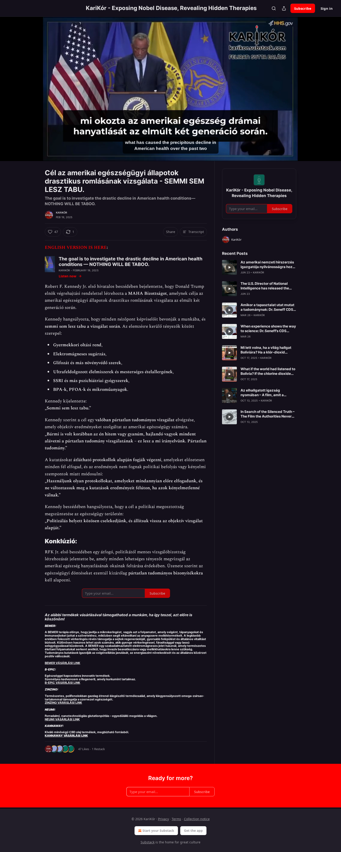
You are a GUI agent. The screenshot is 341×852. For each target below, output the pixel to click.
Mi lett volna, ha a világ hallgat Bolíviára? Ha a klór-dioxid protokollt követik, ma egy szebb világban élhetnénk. (268, 350)
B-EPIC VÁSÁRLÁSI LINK (62, 682)
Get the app (193, 830)
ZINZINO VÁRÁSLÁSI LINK (63, 702)
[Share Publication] (284, 8)
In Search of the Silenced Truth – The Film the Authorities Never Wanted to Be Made (268, 414)
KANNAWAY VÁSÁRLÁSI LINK (66, 735)
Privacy (163, 819)
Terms (176, 819)
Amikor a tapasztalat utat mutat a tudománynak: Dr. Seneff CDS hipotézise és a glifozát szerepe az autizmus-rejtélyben (267, 307)
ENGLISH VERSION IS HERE (76, 247)
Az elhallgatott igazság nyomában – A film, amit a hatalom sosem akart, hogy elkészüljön (263, 392)
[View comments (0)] (308, 88)
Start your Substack (158, 830)
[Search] (273, 8)
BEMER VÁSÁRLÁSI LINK (62, 663)
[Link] (38, 541)
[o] (229, 267)
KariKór (61, 212)
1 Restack (98, 749)
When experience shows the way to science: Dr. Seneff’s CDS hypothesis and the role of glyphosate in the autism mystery (268, 328)
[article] (259, 267)
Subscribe (302, 8)
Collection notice (197, 819)
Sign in (327, 8)
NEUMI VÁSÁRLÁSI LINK (62, 719)
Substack (147, 842)
